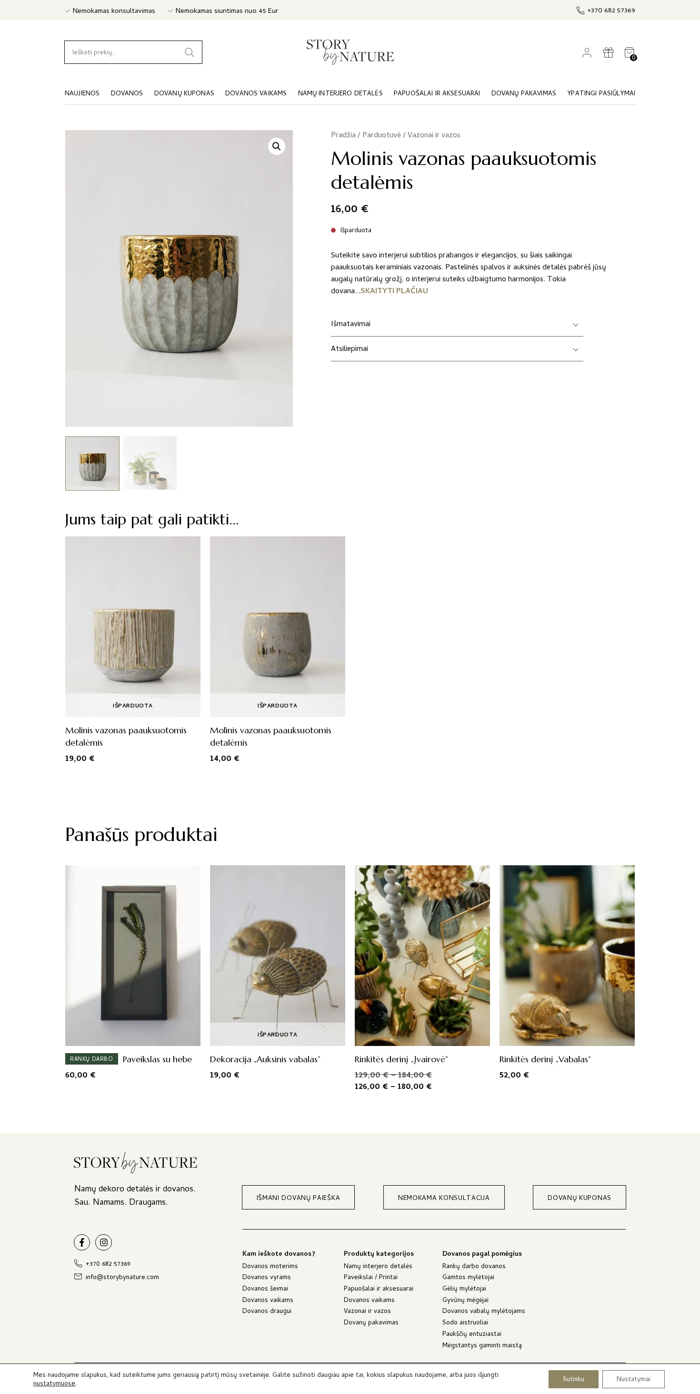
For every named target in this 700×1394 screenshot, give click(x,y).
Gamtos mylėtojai (468, 1278)
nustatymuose (54, 1384)
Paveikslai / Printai (371, 1278)
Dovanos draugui (266, 1312)
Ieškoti (189, 52)
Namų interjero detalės (378, 1267)
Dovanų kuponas (184, 94)
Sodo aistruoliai (465, 1324)
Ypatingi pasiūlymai (601, 94)
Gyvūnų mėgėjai (465, 1301)
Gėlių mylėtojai (464, 1290)
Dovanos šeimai (265, 1290)
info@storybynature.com (122, 1277)
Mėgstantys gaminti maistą (482, 1347)
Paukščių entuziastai (471, 1335)
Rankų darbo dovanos (474, 1267)
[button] (276, 146)
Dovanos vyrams (266, 1278)
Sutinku (573, 1379)
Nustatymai (633, 1379)
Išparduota (133, 706)
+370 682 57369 (611, 11)
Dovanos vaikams (267, 1301)
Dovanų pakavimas (371, 1324)
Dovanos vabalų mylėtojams (483, 1312)
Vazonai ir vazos (434, 136)
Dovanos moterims (270, 1267)
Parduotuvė (381, 136)
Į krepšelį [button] (130, 1035)
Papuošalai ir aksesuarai (378, 1290)
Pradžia (343, 136)
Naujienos (82, 94)
